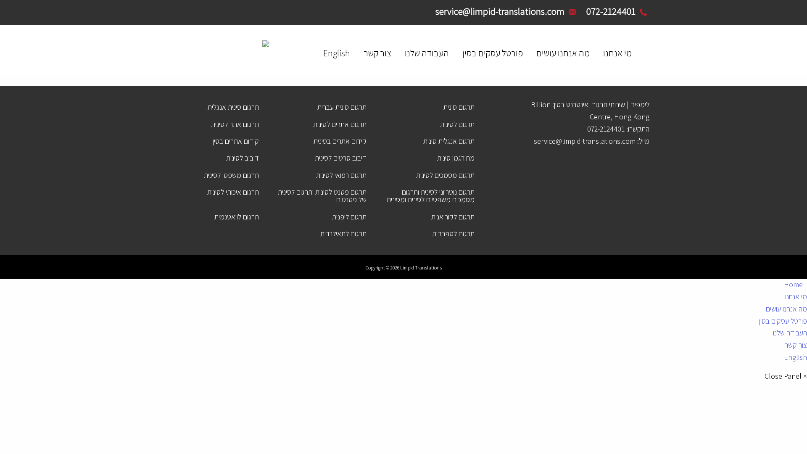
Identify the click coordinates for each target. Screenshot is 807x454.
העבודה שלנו (427, 53)
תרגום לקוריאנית (453, 217)
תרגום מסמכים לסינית (445, 175)
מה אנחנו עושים (563, 53)
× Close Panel (786, 376)
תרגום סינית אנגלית (233, 107)
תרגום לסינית (457, 124)
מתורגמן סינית (456, 158)
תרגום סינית (459, 107)
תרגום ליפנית (349, 217)
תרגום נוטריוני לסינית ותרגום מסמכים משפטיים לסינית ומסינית (431, 195)
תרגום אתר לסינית (235, 124)
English (336, 53)
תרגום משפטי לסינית (231, 175)
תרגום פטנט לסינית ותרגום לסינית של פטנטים (322, 195)
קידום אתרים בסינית (340, 141)
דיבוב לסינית (242, 158)
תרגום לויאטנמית (236, 217)
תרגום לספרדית (453, 233)
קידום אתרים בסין (236, 141)
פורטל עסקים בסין (492, 53)
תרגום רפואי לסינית (341, 175)
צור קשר (377, 53)
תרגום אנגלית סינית (449, 141)
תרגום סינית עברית (342, 107)
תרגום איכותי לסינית (233, 192)
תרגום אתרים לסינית (340, 124)
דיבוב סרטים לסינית (341, 158)
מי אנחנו (617, 53)
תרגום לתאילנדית (343, 233)
